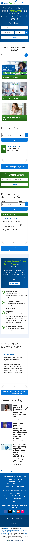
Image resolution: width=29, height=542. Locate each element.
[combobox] (7, 32)
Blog (14, 501)
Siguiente (26, 161)
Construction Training (10, 218)
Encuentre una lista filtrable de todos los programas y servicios (14, 392)
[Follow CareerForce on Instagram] (22, 511)
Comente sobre (13, 496)
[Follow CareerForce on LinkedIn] (14, 511)
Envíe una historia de (13, 499)
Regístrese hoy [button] (14, 283)
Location (3, 132)
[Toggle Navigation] (26, 3)
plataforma (5, 528)
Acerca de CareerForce (14, 518)
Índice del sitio (14, 523)
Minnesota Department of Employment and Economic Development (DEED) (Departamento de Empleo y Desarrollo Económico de (14, 531)
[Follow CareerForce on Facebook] (5, 511)
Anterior (2, 161)
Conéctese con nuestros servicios (14, 490)
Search (14, 38)
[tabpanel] (14, 151)
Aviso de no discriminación (14, 521)
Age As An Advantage (14, 146)
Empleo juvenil (9, 354)
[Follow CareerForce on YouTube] (18, 511)
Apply (14, 140)
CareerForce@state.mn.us (14, 483)
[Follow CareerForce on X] (10, 511)
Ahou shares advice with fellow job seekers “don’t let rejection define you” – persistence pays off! (20, 410)
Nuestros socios (14, 493)
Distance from (23, 132)
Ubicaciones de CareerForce (14, 486)
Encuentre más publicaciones (10, 471)
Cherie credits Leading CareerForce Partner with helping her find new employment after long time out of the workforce (20, 430)
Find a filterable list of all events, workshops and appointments (14, 167)
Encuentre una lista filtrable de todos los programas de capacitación (14, 249)
